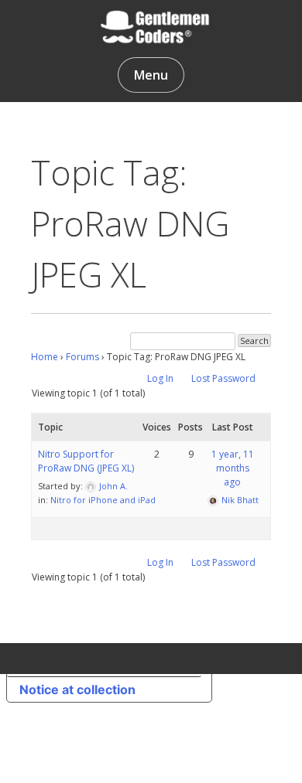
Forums (82, 356)
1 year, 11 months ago (232, 468)
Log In (160, 378)
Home (44, 356)
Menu (151, 74)
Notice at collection (77, 689)
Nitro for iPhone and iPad (103, 500)
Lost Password (223, 378)
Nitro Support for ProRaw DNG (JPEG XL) (86, 461)
